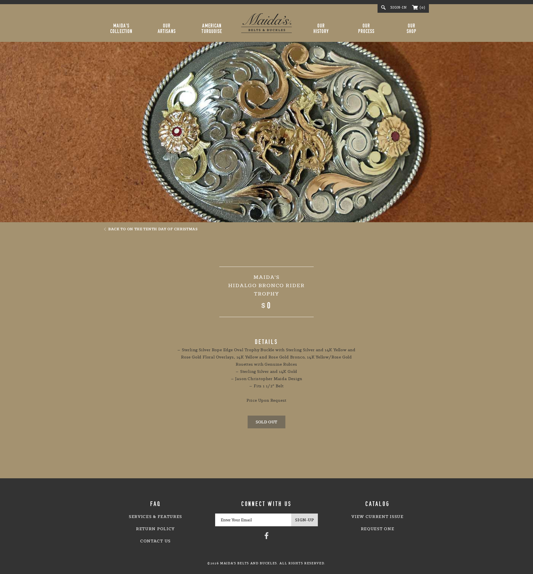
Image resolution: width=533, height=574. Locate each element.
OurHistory (321, 28)
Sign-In (398, 7)
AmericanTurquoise (212, 28)
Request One (377, 529)
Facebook (266, 535)
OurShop (411, 28)
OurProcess (366, 28)
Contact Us (155, 541)
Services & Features (155, 516)
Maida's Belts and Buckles (266, 23)
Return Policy (155, 529)
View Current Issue (377, 516)
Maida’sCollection (121, 28)
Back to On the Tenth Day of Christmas (153, 228)
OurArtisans (167, 28)
